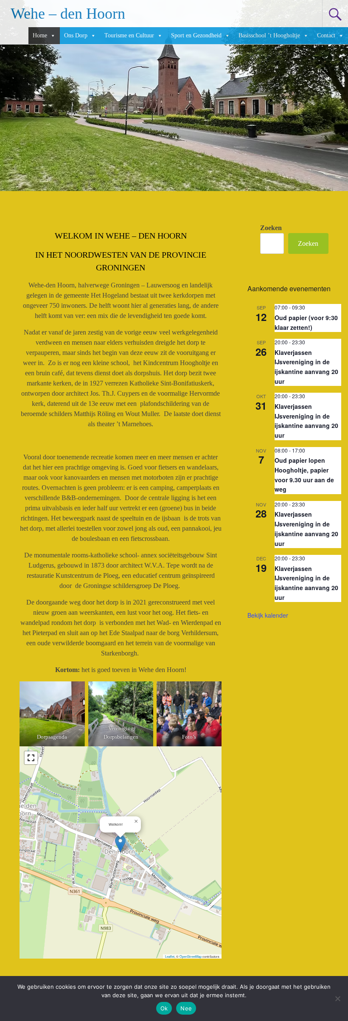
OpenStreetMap (191, 956)
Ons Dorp (75, 35)
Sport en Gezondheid (196, 35)
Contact (326, 35)
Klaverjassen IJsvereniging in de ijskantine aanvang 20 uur (306, 366)
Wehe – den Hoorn (68, 13)
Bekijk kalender (267, 615)
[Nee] (337, 998)
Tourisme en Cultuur (129, 35)
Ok (164, 1008)
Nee (186, 1008)
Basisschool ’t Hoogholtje (269, 35)
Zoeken (271, 227)
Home (40, 35)
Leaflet (169, 956)
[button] (120, 843)
